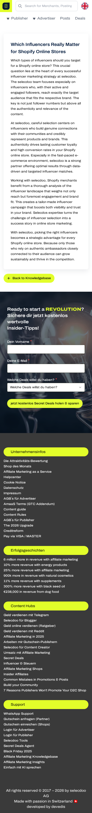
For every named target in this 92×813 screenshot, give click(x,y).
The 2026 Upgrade (18, 525)
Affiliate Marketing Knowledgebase (31, 756)
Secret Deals (14, 658)
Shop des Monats (17, 466)
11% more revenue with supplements (32, 581)
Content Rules (15, 514)
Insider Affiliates (16, 674)
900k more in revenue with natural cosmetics (38, 575)
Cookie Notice (15, 482)
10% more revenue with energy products (35, 565)
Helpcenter (12, 477)
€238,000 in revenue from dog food (31, 591)
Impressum (12, 493)
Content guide (15, 509)
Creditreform (13, 531)
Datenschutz (14, 488)
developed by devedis (46, 807)
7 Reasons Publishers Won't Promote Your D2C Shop (45, 690)
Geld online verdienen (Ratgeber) (30, 626)
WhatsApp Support (18, 713)
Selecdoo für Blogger (20, 620)
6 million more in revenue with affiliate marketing (41, 559)
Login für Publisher (18, 735)
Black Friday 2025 (18, 751)
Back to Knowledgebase (32, 278)
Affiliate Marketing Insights (24, 762)
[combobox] (46, 387)
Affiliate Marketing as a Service (28, 471)
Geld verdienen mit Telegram (26, 615)
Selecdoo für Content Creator (27, 647)
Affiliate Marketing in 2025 (24, 636)
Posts (65, 18)
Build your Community (21, 685)
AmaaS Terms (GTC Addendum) (29, 504)
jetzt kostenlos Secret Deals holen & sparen (45, 403)
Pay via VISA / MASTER (22, 536)
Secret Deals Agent (19, 746)
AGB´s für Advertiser (20, 498)
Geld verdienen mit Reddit (24, 631)
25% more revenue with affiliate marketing (36, 570)
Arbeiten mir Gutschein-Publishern (30, 642)
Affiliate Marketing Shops (23, 669)
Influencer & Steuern (20, 663)
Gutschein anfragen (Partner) (27, 719)
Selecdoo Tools (16, 740)
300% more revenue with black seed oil (34, 586)
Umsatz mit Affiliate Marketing (27, 652)
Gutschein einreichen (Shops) (27, 724)
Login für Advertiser (19, 729)
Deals (80, 18)
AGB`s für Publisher (19, 520)
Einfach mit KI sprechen (22, 767)
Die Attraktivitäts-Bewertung (26, 461)
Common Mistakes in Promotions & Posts (36, 679)
